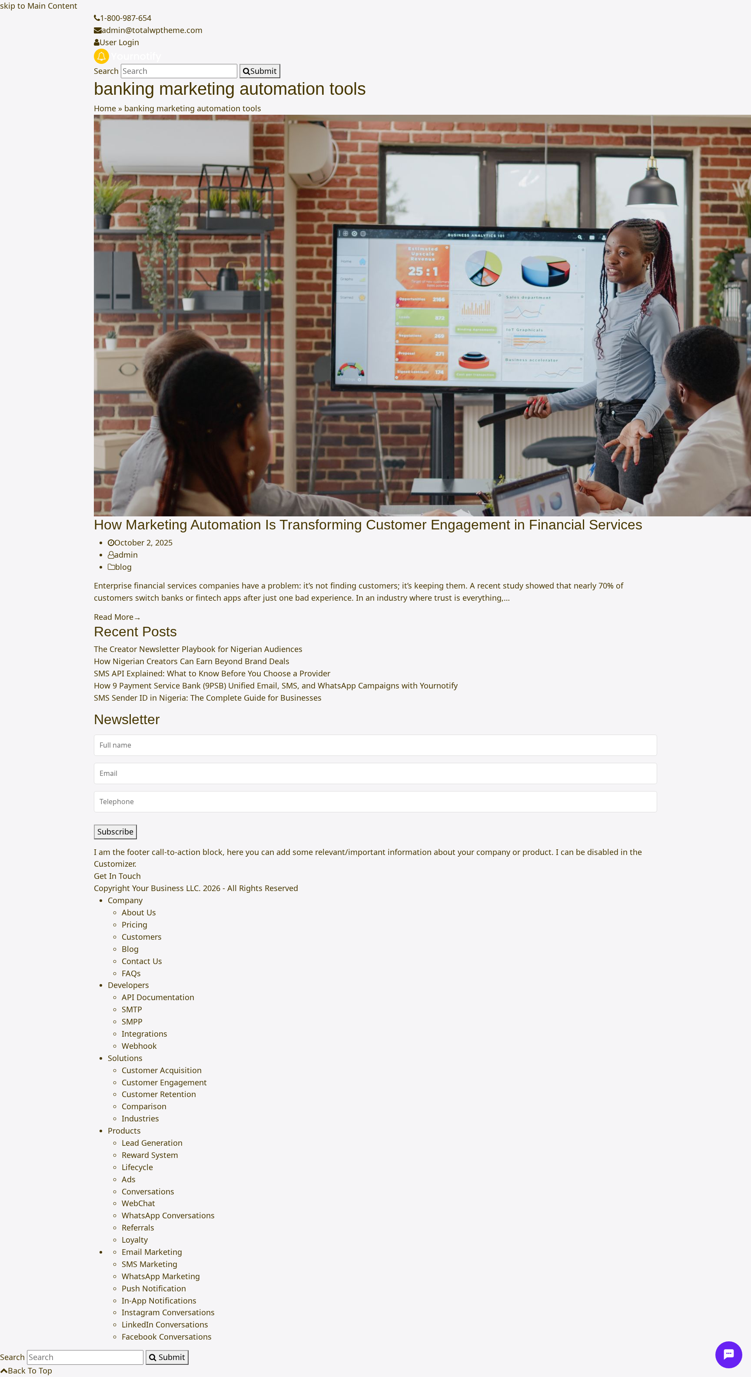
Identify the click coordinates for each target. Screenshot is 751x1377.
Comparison (144, 1106)
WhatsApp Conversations (168, 1215)
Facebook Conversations (167, 1336)
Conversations (148, 1191)
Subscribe (115, 831)
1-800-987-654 (125, 18)
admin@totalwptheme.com (152, 30)
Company (125, 900)
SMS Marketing (149, 1264)
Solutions (125, 1058)
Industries (140, 1118)
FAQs (131, 973)
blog (123, 567)
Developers (128, 985)
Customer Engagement (164, 1082)
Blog (130, 949)
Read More (117, 617)
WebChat (138, 1203)
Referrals (138, 1227)
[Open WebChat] (728, 1354)
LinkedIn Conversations (165, 1324)
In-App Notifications (159, 1300)
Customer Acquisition (162, 1070)
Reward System (150, 1155)
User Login (119, 42)
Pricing (134, 924)
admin (126, 554)
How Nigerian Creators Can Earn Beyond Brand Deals (191, 661)
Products (124, 1130)
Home (105, 108)
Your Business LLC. (166, 888)
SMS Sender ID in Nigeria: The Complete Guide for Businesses (208, 697)
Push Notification (154, 1288)
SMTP (132, 1009)
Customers (142, 936)
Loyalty (135, 1239)
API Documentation (158, 997)
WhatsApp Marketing (161, 1276)
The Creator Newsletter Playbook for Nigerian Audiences (198, 649)
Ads (129, 1179)
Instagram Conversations (168, 1312)
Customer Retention (159, 1094)
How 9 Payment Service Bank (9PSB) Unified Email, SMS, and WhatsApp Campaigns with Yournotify (276, 685)
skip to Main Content (38, 5)
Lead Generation (152, 1143)
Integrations (144, 1033)
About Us (139, 912)
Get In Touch (117, 876)
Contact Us (142, 961)
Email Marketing (152, 1252)
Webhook (139, 1046)
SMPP (132, 1021)
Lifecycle (137, 1167)
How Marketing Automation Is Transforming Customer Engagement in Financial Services (368, 524)
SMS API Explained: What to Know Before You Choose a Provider (212, 673)
